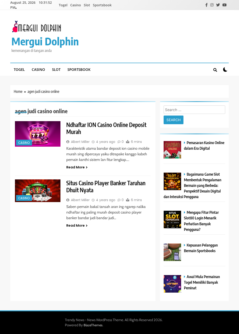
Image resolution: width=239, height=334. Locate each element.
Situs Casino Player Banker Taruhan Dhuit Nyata (105, 186)
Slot (87, 5)
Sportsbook (102, 5)
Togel (63, 5)
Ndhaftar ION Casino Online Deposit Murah (106, 128)
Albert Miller (80, 141)
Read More (75, 167)
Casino (75, 5)
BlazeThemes (93, 325)
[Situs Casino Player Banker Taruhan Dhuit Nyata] (37, 190)
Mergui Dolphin (45, 41)
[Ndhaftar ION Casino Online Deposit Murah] (37, 134)
